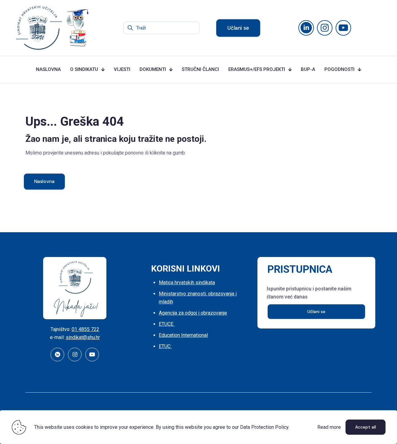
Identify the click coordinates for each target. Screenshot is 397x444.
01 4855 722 (85, 329)
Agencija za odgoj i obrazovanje (193, 313)
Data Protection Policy (264, 427)
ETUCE (167, 324)
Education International (183, 335)
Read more (329, 427)
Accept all (365, 427)
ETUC (165, 346)
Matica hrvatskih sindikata (187, 282)
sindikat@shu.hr (83, 337)
